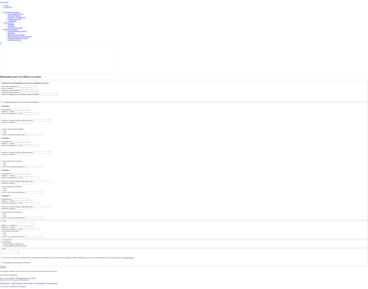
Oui (5, 131)
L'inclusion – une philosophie (16, 17)
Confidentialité (12, 21)
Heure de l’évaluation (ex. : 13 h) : (12, 113)
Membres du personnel (11, 29)
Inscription (11, 24)
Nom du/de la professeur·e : (10, 86)
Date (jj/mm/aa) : (7, 109)
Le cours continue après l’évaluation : (13, 129)
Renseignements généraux (12, 12)
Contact (6, 5)
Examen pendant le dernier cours (13, 244)
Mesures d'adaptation (14, 16)
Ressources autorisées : (8, 122)
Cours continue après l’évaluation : (12, 161)
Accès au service (9, 22)
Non (5, 133)
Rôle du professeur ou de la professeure (20, 36)
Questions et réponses (14, 40)
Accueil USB (8, 7)
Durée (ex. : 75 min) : (8, 111)
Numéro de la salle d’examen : (11, 90)
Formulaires (11, 26)
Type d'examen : (7, 242)
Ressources (11, 33)
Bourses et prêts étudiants (15, 28)
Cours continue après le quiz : (10, 231)
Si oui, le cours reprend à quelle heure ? (13, 135)
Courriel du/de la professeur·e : (11, 92)
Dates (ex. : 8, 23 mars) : (9, 225)
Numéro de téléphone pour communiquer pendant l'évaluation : (21, 94)
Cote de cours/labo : (8, 88)
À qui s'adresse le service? (15, 14)
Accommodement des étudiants (17, 31)
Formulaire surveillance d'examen (18, 38)
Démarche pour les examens (16, 35)
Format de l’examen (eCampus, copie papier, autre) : (18, 120)
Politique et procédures (14, 19)
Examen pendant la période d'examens (15, 246)
